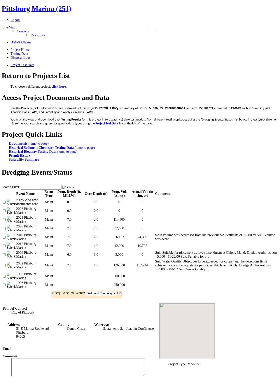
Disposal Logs (20, 57)
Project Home (20, 49)
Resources (37, 35)
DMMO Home (20, 42)
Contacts (23, 31)
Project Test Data (22, 65)
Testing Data (19, 53)
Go (119, 293)
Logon (15, 20)
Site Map (9, 27)
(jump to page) (29, 143)
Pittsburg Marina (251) (36, 8)
